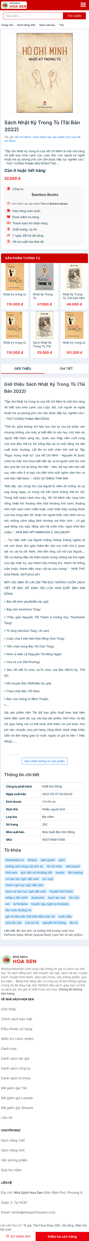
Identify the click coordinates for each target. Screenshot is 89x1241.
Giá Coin (5, 1229)
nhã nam (11, 872)
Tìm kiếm (74, 16)
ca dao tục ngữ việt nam (22, 879)
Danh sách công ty (15, 1068)
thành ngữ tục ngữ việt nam (24, 885)
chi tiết (66, 369)
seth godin (48, 860)
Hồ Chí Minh (23, 137)
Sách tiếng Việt (26, 24)
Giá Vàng (68, 1225)
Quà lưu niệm (11, 1170)
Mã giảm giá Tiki (14, 1088)
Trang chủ (7, 24)
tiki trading (75, 872)
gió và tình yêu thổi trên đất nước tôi (30, 916)
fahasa (32, 860)
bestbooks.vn (15, 860)
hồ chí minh (54, 866)
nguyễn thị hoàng (54, 922)
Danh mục (9, 1048)
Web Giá (81, 1225)
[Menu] (83, 5)
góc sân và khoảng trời (36, 872)
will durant (73, 866)
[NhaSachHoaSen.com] (19, 5)
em (8, 904)
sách (62, 860)
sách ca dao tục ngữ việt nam (26, 891)
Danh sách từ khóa (15, 1078)
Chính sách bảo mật (16, 1019)
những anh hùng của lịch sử (24, 866)
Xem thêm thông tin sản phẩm (44, 761)
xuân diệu (65, 916)
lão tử (73, 922)
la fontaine (20, 904)
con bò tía (32, 922)
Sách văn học (47, 24)
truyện (60, 872)
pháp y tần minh (17, 897)
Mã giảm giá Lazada (17, 1098)
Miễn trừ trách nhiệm (17, 1039)
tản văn (74, 897)
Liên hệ (6, 1118)
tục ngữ (47, 879)
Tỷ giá (27, 1225)
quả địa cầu (14, 922)
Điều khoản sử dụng (16, 1029)
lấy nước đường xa (18, 910)
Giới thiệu (22, 369)
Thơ (61, 24)
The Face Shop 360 (46, 1225)
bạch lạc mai (56, 897)
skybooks (37, 897)
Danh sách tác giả (15, 1058)
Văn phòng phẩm (14, 1160)
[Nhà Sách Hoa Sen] (21, 959)
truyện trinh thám (61, 891)
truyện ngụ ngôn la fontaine (50, 904)
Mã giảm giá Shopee (17, 1108)
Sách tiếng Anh (13, 1150)
